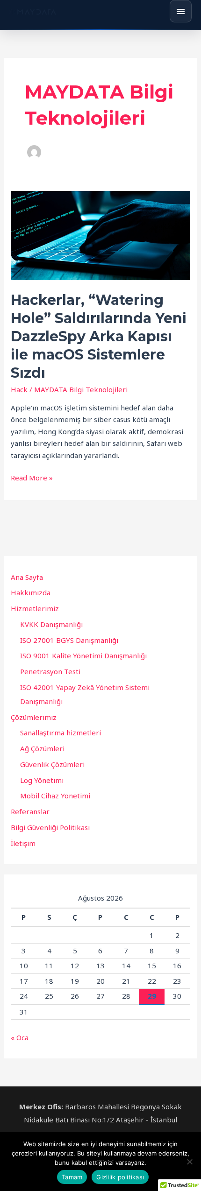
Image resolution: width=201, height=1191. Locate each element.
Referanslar (30, 811)
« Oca (20, 1037)
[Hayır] (189, 1161)
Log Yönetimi (42, 780)
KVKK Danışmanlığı (51, 624)
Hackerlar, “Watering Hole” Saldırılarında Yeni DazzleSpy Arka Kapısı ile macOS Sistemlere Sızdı (99, 336)
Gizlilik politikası (120, 1177)
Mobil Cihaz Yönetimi (55, 795)
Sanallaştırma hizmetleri (60, 732)
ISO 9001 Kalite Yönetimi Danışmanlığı (83, 655)
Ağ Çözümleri (42, 748)
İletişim (23, 843)
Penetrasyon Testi (50, 671)
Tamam (72, 1177)
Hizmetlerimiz (35, 608)
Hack (19, 389)
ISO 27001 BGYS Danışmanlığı (69, 640)
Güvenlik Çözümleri (52, 764)
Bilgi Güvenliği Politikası (50, 827)
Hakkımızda (30, 592)
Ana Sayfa (27, 577)
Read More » (32, 477)
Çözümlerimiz (34, 717)
